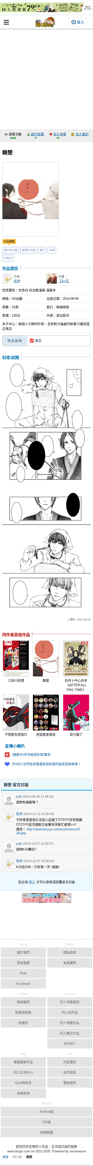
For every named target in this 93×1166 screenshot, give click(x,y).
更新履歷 (23, 963)
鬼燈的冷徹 (28, 250)
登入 (80, 22)
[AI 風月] (46, 900)
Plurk (23, 973)
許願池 (23, 1023)
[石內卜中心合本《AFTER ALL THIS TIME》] (76, 658)
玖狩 (17, 281)
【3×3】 (64, 281)
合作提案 (69, 1072)
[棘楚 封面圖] (30, 199)
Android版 (46, 1111)
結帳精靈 (46, 1132)
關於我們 (23, 952)
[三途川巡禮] (16, 658)
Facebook (23, 984)
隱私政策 (69, 952)
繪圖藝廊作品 (23, 1062)
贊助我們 (69, 1083)
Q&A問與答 (23, 1083)
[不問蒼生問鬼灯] (16, 712)
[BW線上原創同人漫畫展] (46, 7)
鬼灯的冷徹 (10, 250)
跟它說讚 (37, 134)
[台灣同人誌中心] (45, 22)
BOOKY (70, 1044)
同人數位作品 (69, 1033)
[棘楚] (46, 658)
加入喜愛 (59, 134)
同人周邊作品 (69, 1023)
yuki (19, 796)
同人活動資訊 (69, 1002)
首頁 (5, 1157)
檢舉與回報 (23, 1012)
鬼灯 (42, 250)
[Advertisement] (46, 77)
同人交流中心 (23, 1072)
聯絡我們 (23, 1002)
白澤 (52, 250)
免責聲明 (69, 963)
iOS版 (46, 1122)
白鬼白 (8, 258)
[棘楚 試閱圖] (46, 424)
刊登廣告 (69, 1062)
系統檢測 (23, 1093)
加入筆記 (82, 134)
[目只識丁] (76, 712)
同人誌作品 (70, 1012)
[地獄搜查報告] (46, 712)
